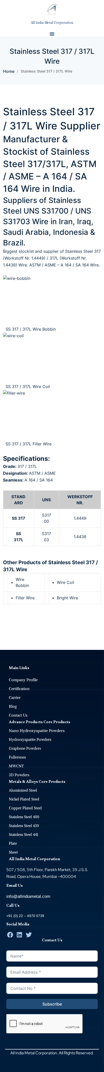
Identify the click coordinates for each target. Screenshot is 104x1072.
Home (8, 71)
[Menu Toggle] (52, 33)
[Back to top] (97, 643)
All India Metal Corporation (52, 22)
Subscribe (52, 1004)
